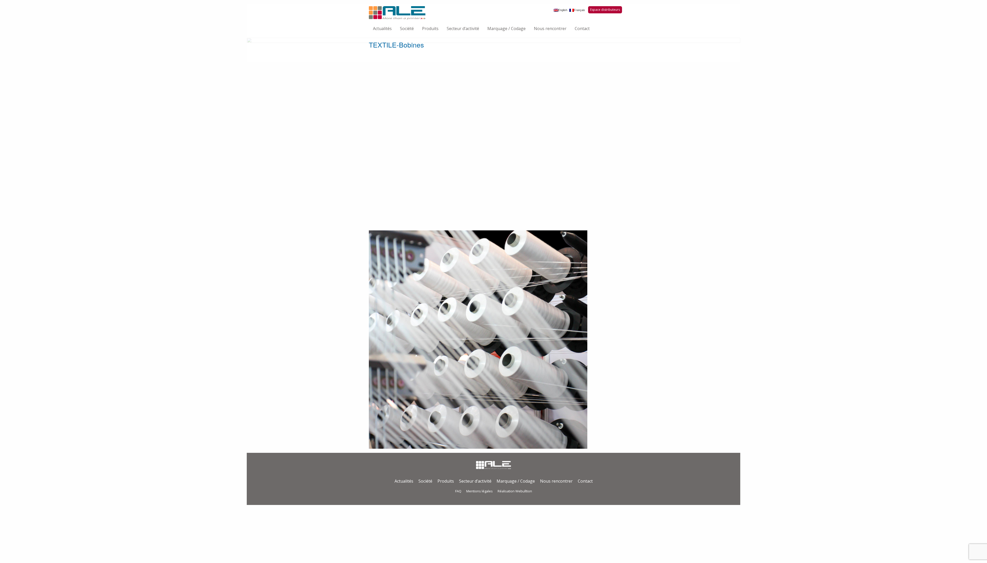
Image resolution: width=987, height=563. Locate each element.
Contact (582, 28)
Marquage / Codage (506, 28)
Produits (430, 28)
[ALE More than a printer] (397, 13)
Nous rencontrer (550, 28)
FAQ (458, 491)
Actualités (382, 28)
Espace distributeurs (605, 9)
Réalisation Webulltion (515, 491)
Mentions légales (479, 491)
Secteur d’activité (463, 28)
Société (407, 28)
